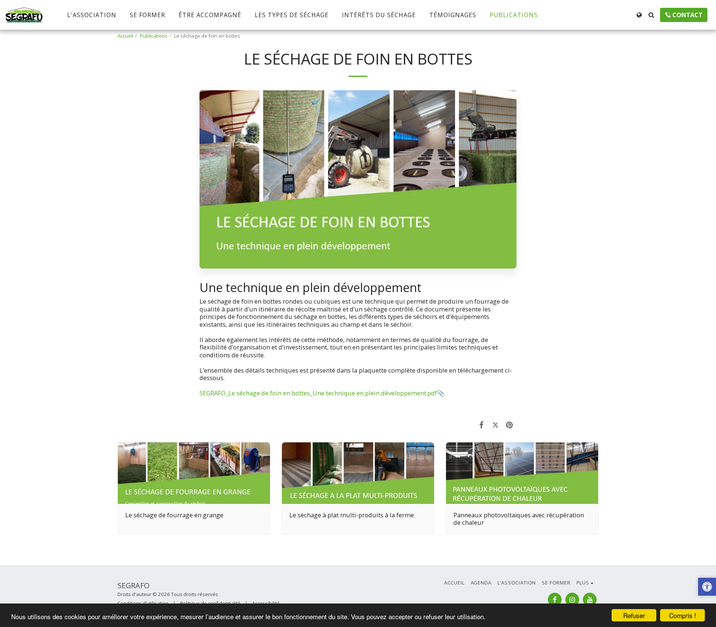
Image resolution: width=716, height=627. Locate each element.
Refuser (634, 615)
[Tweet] (495, 424)
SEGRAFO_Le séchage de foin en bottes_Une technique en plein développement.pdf (318, 393)
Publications (153, 35)
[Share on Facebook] (482, 424)
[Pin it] (509, 424)
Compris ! (682, 615)
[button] (651, 15)
